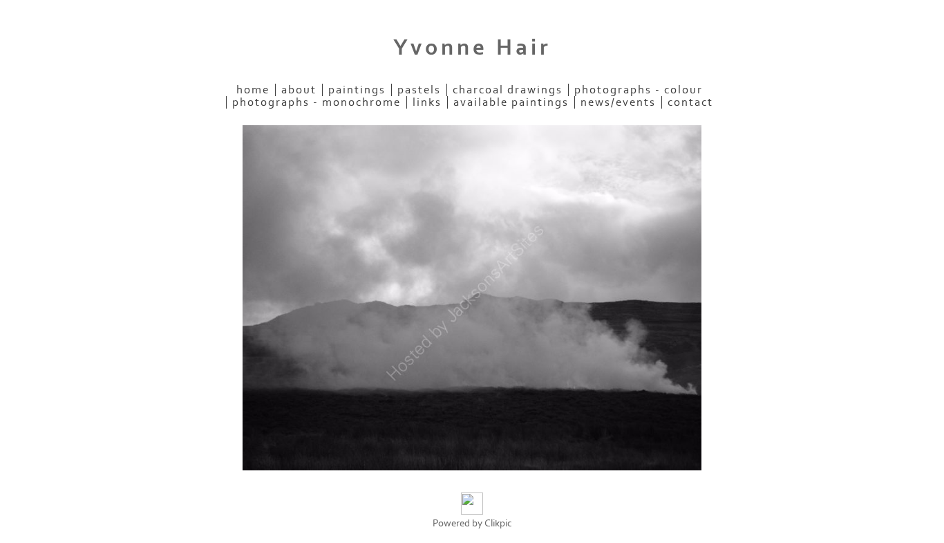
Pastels (419, 90)
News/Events (618, 102)
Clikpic (498, 523)
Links (427, 102)
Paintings (357, 90)
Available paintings (511, 102)
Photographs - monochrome (316, 102)
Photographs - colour (638, 90)
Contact (690, 102)
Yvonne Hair (472, 48)
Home (253, 90)
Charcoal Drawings (508, 90)
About (299, 90)
